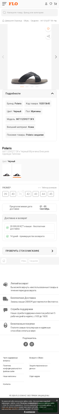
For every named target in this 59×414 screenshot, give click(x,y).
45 (50, 193)
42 (28, 193)
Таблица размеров (49, 188)
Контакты (7, 384)
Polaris (6, 148)
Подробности (12, 93)
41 (20, 193)
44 (43, 193)
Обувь (23, 261)
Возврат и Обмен (36, 358)
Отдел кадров (34, 376)
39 (5, 193)
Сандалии (33, 261)
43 (35, 193)
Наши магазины (9, 376)
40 (13, 193)
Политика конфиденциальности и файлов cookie (12, 368)
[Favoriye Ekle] (48, 29)
